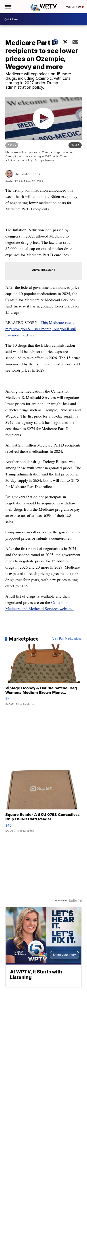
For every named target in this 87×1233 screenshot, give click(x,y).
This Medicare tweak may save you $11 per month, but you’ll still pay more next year (40, 329)
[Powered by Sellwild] (75, 900)
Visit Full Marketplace (67, 638)
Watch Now (74, 7)
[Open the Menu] (7, 6)
